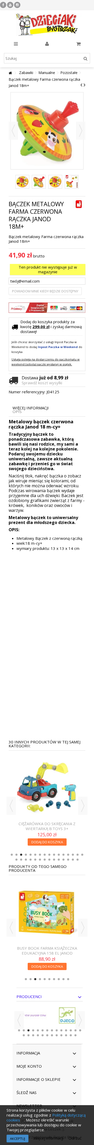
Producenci (29, 996)
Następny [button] (80, 131)
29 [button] (73, 860)
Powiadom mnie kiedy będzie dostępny (45, 291)
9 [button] (49, 855)
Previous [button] (11, 806)
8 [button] (45, 855)
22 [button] (40, 860)
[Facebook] (3, 5)
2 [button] (16, 855)
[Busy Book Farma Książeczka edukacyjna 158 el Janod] (47, 912)
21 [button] (35, 860)
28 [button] (68, 860)
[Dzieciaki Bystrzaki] (47, 24)
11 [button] (59, 855)
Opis (17, 411)
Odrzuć (74, 1138)
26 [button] (59, 860)
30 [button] (78, 860)
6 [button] (35, 855)
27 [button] (63, 860)
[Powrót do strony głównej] (10, 73)
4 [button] (26, 855)
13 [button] (68, 855)
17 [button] (16, 860)
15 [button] (78, 855)
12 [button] (63, 855)
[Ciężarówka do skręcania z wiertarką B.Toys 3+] (47, 788)
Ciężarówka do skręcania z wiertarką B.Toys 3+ (47, 826)
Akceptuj (17, 1138)
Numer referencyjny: (27, 391)
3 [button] (21, 855)
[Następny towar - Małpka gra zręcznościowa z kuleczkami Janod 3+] (84, 85)
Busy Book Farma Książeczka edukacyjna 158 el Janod (47, 950)
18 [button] (21, 860)
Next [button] (82, 806)
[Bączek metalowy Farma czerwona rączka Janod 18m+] (22, 181)
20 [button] (31, 860)
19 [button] (26, 860)
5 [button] (31, 855)
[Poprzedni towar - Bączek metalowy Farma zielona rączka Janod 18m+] (81, 85)
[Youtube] (10, 5)
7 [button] (40, 855)
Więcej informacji (31, 408)
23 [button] (45, 860)
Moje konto (29, 1066)
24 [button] (49, 860)
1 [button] (12, 855)
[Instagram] (17, 5)
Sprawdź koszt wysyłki (42, 382)
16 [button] (82, 855)
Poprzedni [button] (13, 131)
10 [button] (54, 855)
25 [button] (54, 860)
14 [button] (73, 855)
